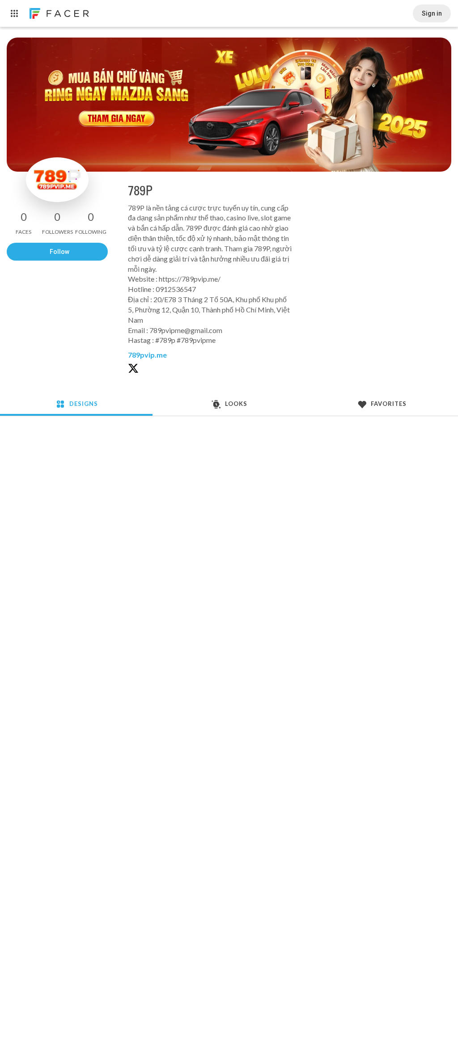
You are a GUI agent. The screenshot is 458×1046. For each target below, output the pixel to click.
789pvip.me (147, 354)
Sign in (432, 13)
